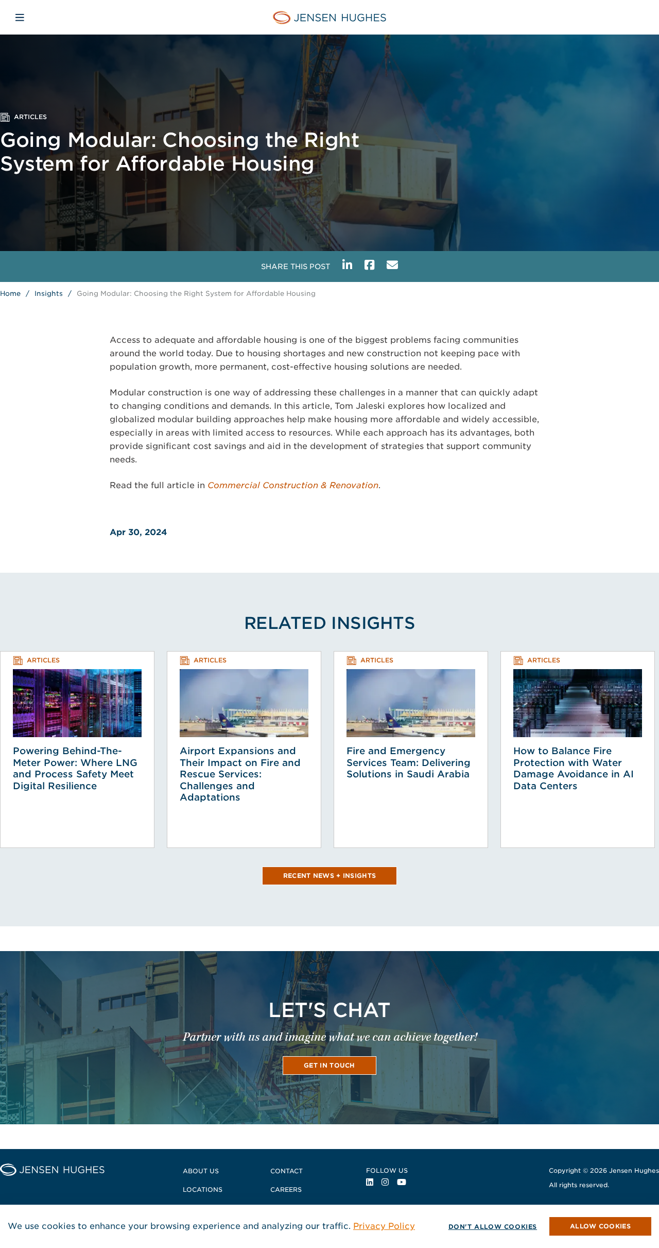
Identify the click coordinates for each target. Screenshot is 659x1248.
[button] (600, 1226)
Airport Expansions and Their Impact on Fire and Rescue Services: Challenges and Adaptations (240, 774)
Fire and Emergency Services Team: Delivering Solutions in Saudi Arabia (408, 762)
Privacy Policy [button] (384, 1226)
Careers (286, 1189)
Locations (202, 1189)
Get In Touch (329, 1065)
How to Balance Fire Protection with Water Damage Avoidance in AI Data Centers (573, 768)
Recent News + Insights (329, 875)
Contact (286, 1171)
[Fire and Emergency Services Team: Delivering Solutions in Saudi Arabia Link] (410, 703)
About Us (201, 1171)
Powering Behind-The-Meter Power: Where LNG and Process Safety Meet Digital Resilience (75, 768)
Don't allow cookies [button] (492, 1226)
